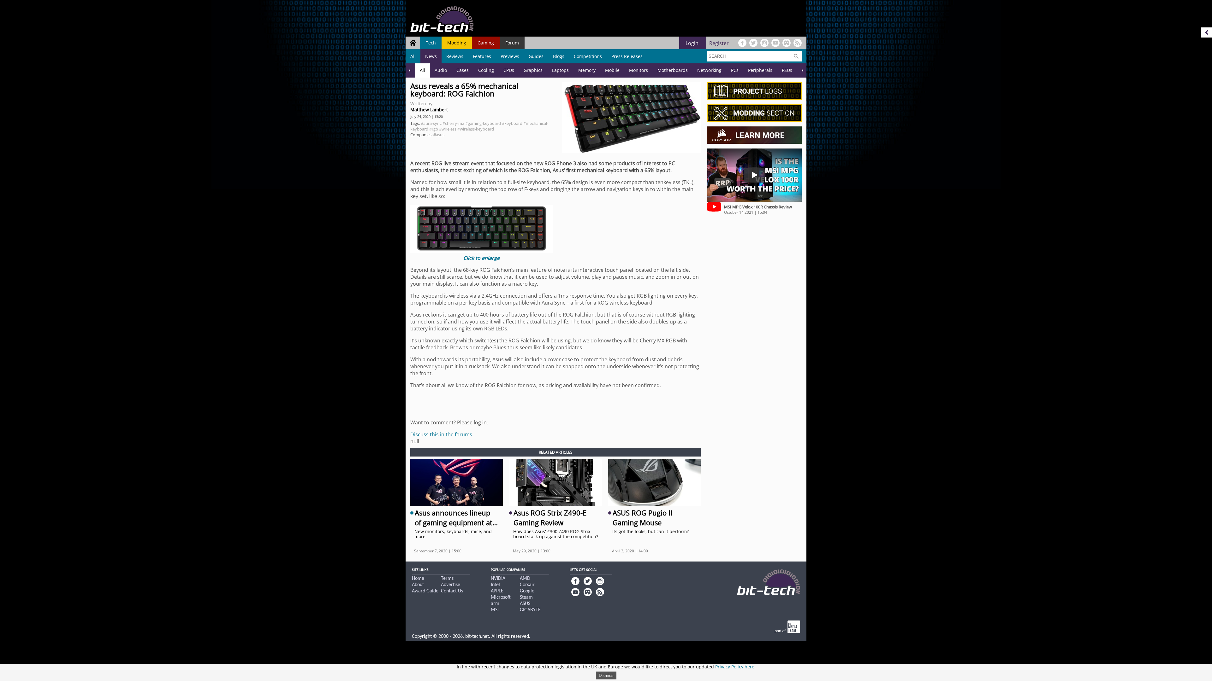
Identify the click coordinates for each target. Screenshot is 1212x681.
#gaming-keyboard (483, 123)
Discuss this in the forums (441, 434)
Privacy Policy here (734, 667)
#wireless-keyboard (475, 129)
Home (418, 578)
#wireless (447, 129)
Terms (447, 578)
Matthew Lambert (429, 110)
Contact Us (452, 591)
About (418, 584)
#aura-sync (431, 123)
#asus (438, 134)
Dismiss (606, 675)
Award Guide (425, 591)
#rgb (433, 129)
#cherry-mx (453, 123)
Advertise (450, 584)
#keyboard (512, 123)
